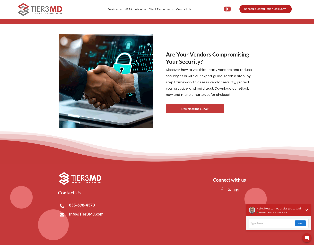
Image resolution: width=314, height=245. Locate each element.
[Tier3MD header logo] (40, 4)
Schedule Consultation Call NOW (265, 9)
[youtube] (227, 9)
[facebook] (222, 189)
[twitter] (229, 189)
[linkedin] (236, 189)
